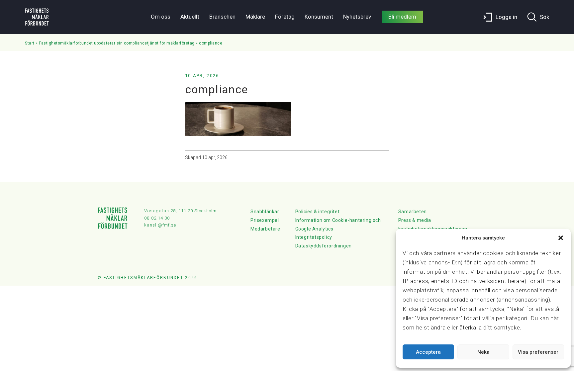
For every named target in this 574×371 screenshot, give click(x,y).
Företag (285, 16)
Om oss (160, 16)
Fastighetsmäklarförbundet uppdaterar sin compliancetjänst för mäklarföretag (117, 43)
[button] (560, 237)
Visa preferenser (538, 352)
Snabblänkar (264, 211)
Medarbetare (265, 229)
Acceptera (428, 352)
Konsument (319, 16)
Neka (483, 352)
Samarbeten (412, 211)
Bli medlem (402, 16)
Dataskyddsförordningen (323, 245)
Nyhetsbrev (357, 16)
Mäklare (255, 16)
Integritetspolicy (313, 237)
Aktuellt (189, 16)
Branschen (222, 16)
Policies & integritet (317, 211)
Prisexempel (264, 220)
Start (30, 43)
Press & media (414, 220)
